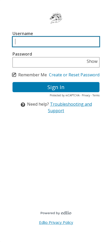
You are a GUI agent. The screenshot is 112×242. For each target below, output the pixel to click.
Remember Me (32, 75)
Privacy (86, 95)
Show (92, 61)
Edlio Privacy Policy (56, 222)
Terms (95, 95)
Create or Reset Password (74, 75)
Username (23, 33)
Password (22, 54)
